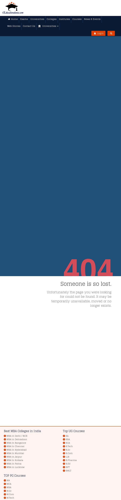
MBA (9, 487)
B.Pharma (71, 460)
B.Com (69, 453)
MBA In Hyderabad (17, 450)
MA (8, 480)
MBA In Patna (14, 464)
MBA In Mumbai (15, 453)
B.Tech (69, 446)
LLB (67, 457)
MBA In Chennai (15, 446)
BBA (68, 439)
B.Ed (68, 464)
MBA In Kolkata (15, 460)
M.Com (10, 494)
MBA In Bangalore (16, 443)
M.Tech (10, 498)
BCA (68, 443)
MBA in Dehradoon (17, 439)
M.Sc (9, 491)
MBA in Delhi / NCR (17, 436)
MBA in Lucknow (15, 467)
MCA (9, 484)
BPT (68, 467)
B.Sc (68, 450)
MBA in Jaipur (14, 457)
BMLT (68, 471)
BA (67, 436)
